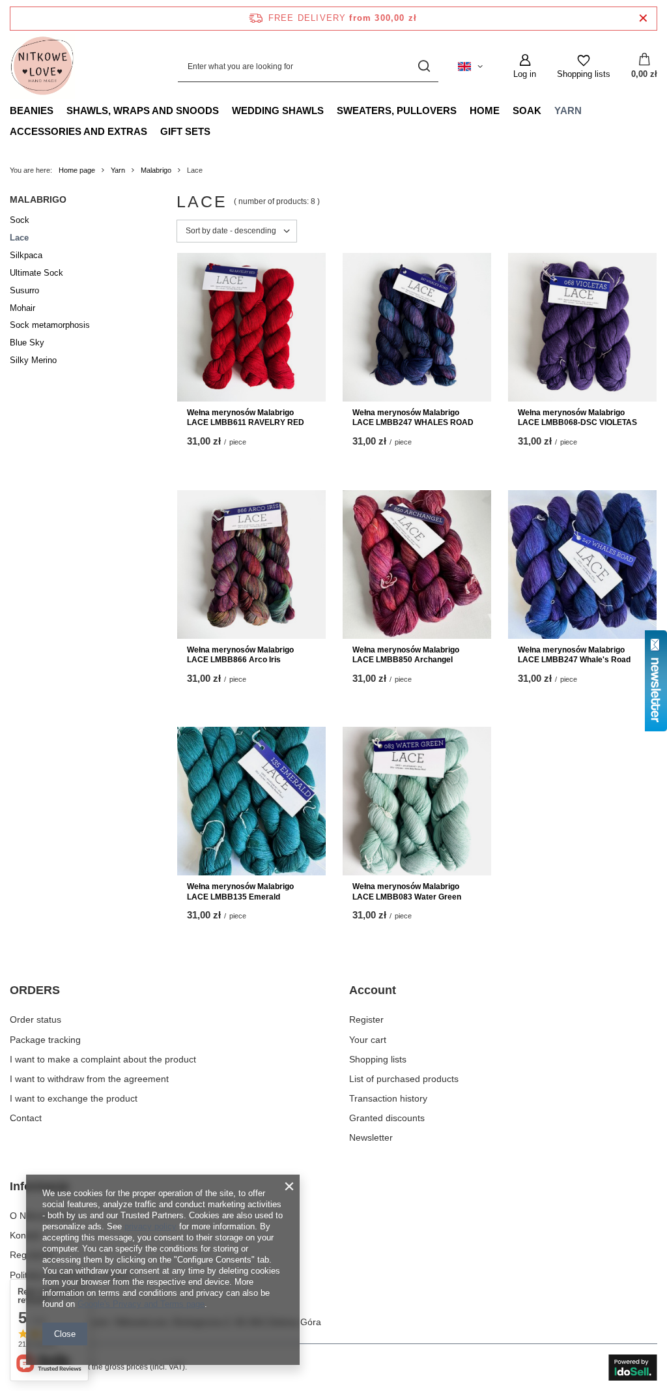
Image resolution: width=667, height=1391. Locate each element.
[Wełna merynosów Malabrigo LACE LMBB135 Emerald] (251, 801)
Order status (35, 1019)
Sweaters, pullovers (397, 110)
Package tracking (45, 1039)
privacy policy (150, 1226)
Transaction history (388, 1098)
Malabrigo (156, 170)
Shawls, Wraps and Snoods (142, 110)
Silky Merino (33, 360)
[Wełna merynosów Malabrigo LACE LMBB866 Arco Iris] (251, 564)
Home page (77, 170)
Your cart (367, 1039)
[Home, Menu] (506, 110)
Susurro (24, 290)
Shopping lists (377, 1059)
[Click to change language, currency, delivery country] (470, 66)
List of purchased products (404, 1079)
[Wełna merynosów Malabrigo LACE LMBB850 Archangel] (417, 564)
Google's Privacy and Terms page (141, 1304)
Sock (19, 220)
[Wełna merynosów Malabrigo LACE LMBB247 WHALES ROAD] (417, 327)
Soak (527, 110)
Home (485, 110)
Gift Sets (185, 131)
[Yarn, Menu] (588, 110)
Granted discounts (387, 1118)
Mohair (22, 308)
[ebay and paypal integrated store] (632, 1367)
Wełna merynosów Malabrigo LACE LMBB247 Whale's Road (574, 655)
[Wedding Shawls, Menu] (330, 110)
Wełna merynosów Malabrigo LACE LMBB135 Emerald (240, 891)
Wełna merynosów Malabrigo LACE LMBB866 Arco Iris (240, 655)
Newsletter (371, 1137)
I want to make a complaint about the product (103, 1059)
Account (372, 990)
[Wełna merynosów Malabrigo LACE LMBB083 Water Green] (417, 801)
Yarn (568, 110)
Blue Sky (27, 342)
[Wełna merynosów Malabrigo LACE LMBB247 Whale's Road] (582, 564)
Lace (19, 237)
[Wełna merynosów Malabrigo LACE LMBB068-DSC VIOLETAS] (582, 327)
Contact (26, 1118)
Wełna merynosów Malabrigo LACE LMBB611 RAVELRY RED (245, 418)
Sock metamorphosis (50, 325)
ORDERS (35, 990)
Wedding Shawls (278, 110)
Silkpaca (26, 255)
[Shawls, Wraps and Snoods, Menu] (225, 110)
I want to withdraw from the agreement (89, 1079)
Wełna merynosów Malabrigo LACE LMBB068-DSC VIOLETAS (577, 418)
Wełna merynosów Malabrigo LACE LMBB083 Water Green (406, 891)
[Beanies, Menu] (60, 110)
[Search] (423, 66)
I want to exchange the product (73, 1098)
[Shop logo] (42, 66)
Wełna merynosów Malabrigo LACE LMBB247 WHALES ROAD (413, 418)
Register (366, 1019)
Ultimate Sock (36, 273)
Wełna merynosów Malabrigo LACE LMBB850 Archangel (405, 655)
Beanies (31, 110)
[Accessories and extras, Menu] (153, 131)
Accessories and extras (78, 131)
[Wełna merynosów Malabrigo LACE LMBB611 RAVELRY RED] (251, 327)
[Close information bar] (643, 18)
